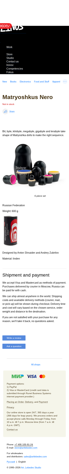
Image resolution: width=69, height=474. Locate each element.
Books (13, 81)
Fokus (9, 72)
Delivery (29, 402)
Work (9, 47)
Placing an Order (15, 402)
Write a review (14, 338)
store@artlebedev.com (25, 447)
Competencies (14, 68)
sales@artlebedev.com (35, 456)
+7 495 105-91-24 (24, 444)
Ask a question (14, 346)
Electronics (25, 81)
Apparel (56, 81)
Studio (10, 58)
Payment (43, 402)
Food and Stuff (41, 81)
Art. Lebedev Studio (31, 467)
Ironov (9, 65)
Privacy (10, 407)
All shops (35, 364)
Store (9, 54)
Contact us (12, 61)
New (4, 81)
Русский (11, 461)
